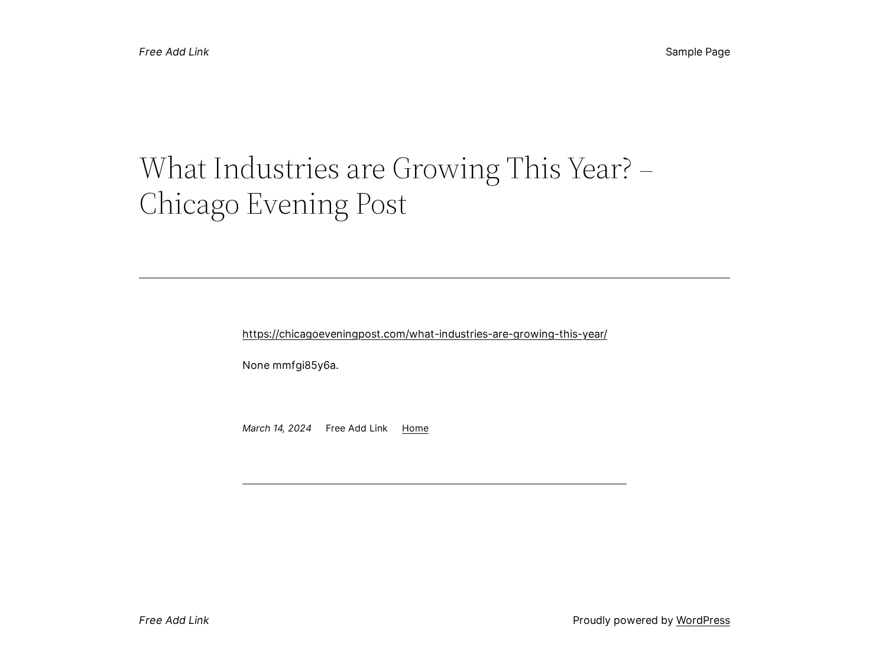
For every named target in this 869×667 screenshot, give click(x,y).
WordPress (703, 620)
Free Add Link (174, 51)
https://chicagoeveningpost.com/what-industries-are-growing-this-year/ (424, 334)
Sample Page (698, 51)
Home (415, 428)
